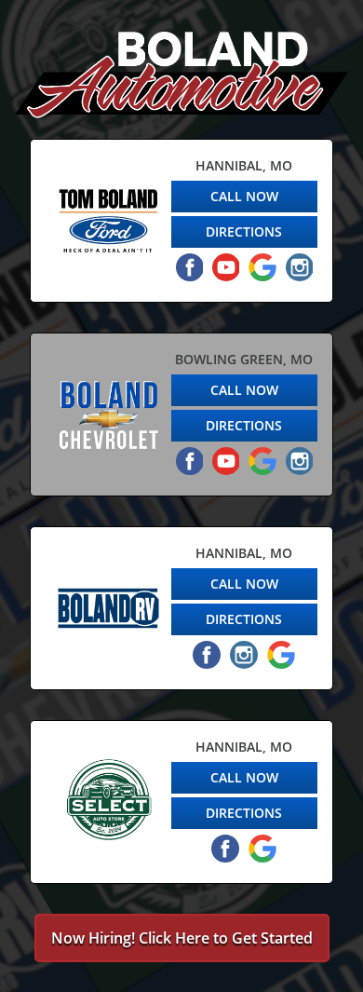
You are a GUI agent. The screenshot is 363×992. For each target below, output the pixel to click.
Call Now (244, 196)
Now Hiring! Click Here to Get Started (182, 938)
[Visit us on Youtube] (225, 267)
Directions (244, 231)
